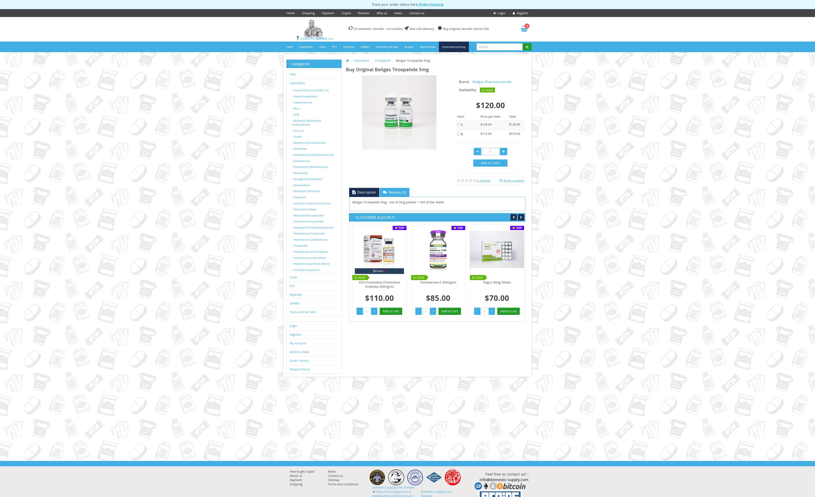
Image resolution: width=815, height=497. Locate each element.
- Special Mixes (301, 185)
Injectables (306, 47)
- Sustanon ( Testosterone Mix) (311, 203)
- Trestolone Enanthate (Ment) (311, 264)
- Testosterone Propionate (308, 233)
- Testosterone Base (304, 209)
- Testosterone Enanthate (308, 221)
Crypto (346, 13)
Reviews (364, 13)
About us (296, 476)
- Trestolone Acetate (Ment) (309, 258)
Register (522, 13)
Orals (322, 47)
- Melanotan (299, 149)
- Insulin (297, 136)
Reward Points (300, 369)
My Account (298, 343)
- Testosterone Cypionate (307, 215)
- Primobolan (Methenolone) (310, 167)
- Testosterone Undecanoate (309, 240)
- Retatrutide (300, 173)
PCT (334, 47)
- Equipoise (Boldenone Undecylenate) (306, 123)
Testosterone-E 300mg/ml (438, 282)
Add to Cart (490, 163)
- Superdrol (299, 197)
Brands (409, 47)
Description (366, 192)
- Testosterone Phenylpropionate (312, 227)
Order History (299, 361)
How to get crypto (302, 471)
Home (291, 13)
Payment (328, 13)
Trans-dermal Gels (387, 47)
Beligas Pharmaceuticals (492, 82)
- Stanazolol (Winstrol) (305, 191)
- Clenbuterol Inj (302, 102)
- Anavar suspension (304, 96)
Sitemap (334, 480)
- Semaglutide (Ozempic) (307, 179)
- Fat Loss (298, 131)
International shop (454, 47)
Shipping (308, 13)
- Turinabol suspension (306, 270)
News (398, 13)
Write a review (513, 180)
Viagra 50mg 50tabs (497, 282)
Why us (382, 13)
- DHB (295, 114)
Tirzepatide (383, 61)
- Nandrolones (301, 161)
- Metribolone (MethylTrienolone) (313, 155)
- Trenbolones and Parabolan (310, 252)
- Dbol (295, 108)
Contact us (416, 13)
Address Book (299, 352)
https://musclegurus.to (392, 492)
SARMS (365, 47)
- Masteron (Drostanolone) (308, 143)
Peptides (348, 47)
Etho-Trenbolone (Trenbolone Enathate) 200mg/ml (379, 284)
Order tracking (431, 4)
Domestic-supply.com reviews (393, 487)
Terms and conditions (343, 484)
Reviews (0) (397, 192)
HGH (290, 47)
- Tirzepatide (299, 245)
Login (501, 13)
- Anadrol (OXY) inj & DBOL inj (310, 90)
